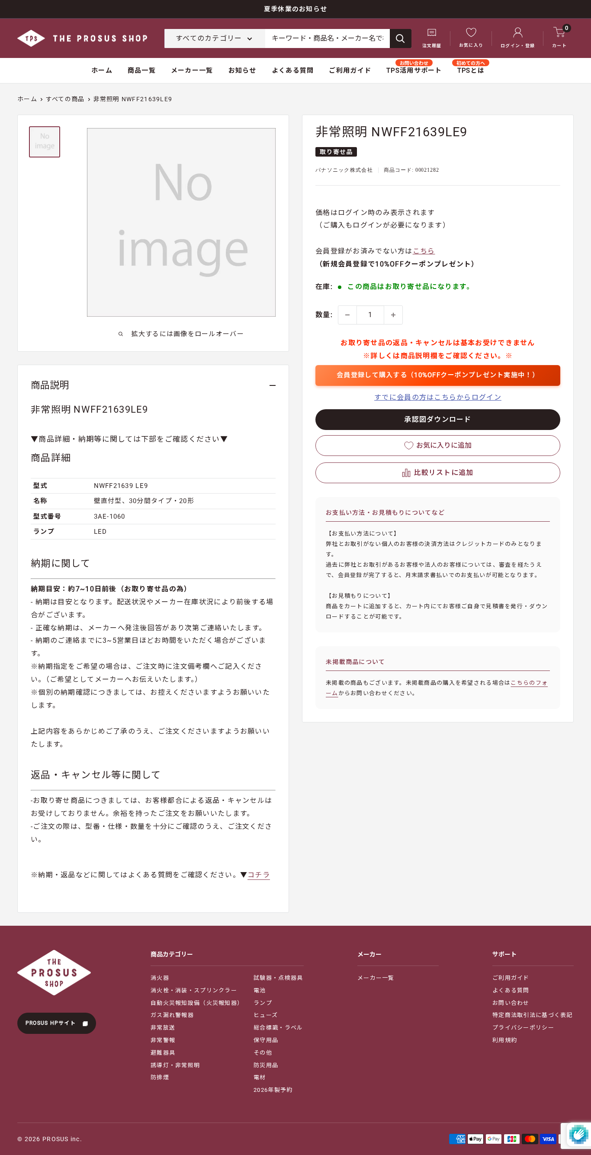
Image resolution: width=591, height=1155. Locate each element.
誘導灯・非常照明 (175, 1065)
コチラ (258, 875)
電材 (260, 1077)
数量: (324, 315)
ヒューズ (266, 1015)
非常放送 (163, 1027)
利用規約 (504, 1040)
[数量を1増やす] (393, 315)
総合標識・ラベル (278, 1027)
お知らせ (242, 70)
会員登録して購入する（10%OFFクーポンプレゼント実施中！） (438, 375)
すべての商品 (65, 99)
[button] (437, 472)
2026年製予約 (273, 1090)
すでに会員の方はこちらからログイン (437, 397)
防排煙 (160, 1077)
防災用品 (266, 1065)
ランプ (263, 1003)
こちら (424, 251)
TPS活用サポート (414, 70)
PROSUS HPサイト (52, 1023)
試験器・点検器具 (278, 978)
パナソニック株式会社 (344, 170)
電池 (260, 990)
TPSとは (471, 70)
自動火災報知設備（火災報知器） (197, 1003)
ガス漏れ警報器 (172, 1015)
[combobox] (327, 38)
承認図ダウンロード (438, 419)
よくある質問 (293, 70)
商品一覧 (142, 70)
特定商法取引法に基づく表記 (532, 1015)
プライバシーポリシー (523, 1027)
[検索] (400, 38)
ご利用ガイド (350, 70)
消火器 (160, 978)
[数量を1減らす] (347, 315)
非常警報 (163, 1040)
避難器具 (163, 1052)
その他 (263, 1052)
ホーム (101, 70)
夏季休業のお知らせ (296, 9)
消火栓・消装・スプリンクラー (194, 990)
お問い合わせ (511, 1003)
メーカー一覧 (192, 70)
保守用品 (266, 1040)
